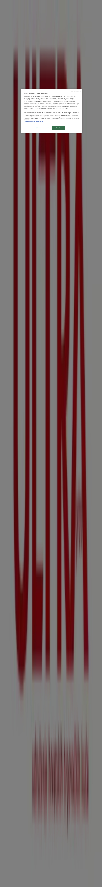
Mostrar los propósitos (43, 127)
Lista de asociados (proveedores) (33, 121)
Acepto (58, 128)
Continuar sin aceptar (76, 91)
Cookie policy (33, 110)
